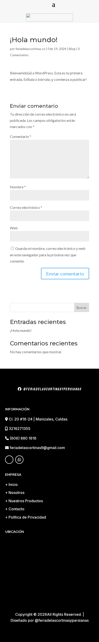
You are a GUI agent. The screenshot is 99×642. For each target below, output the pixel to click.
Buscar (82, 307)
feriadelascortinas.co (30, 49)
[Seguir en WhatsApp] (19, 459)
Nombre (18, 187)
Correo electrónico (26, 207)
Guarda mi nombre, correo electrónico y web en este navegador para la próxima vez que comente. (47, 254)
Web (14, 228)
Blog (72, 49)
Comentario (20, 136)
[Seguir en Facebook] (9, 459)
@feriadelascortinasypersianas (51, 389)
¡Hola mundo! (21, 330)
